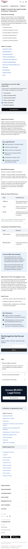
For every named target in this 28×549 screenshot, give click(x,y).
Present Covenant (7, 457)
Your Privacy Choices (5, 546)
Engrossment (6, 421)
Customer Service (6, 493)
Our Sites (3, 509)
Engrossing (5, 440)
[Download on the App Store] (5, 537)
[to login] (23, 2)
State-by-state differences (9, 56)
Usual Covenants (7, 470)
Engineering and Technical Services (11, 432)
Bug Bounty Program (15, 547)
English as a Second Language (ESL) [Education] (11, 428)
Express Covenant (7, 465)
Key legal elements (7, 51)
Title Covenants (6, 473)
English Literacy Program (8, 418)
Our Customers (5, 505)
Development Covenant (8, 452)
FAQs (4, 75)
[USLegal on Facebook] (5, 516)
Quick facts (5, 67)
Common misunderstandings (9, 62)
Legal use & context (7, 49)
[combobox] (14, 345)
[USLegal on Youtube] (10, 516)
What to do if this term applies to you (11, 64)
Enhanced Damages (7, 437)
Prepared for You (6, 501)
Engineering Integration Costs (9, 434)
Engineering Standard (8, 416)
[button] (26, 2)
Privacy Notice (19, 546)
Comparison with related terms (10, 59)
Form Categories (6, 489)
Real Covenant (6, 460)
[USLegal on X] (2, 516)
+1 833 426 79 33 (5, 522)
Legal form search (7, 72)
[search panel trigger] (20, 2)
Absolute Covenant (7, 475)
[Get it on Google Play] (15, 537)
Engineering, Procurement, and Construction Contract (13, 424)
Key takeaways (6, 70)
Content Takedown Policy (5, 547)
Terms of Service (13, 546)
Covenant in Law (7, 462)
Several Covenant (7, 468)
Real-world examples (8, 54)
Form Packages (5, 485)
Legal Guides (4, 497)
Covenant (5, 454)
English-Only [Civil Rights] (9, 442)
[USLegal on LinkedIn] (7, 516)
